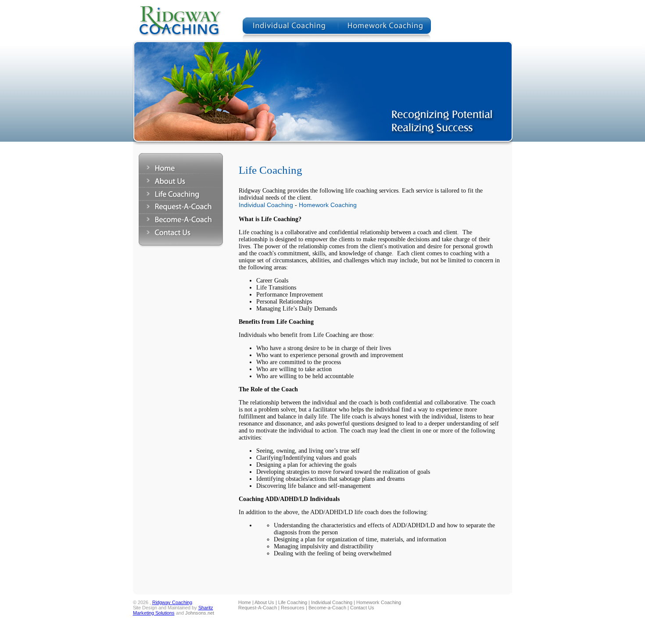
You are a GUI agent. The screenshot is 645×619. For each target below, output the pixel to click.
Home (244, 602)
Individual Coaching (266, 204)
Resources (293, 607)
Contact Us (362, 607)
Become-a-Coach (327, 607)
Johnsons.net (199, 612)
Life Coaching (292, 602)
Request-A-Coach (257, 607)
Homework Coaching (328, 204)
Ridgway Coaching (172, 602)
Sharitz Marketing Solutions (173, 610)
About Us (264, 602)
